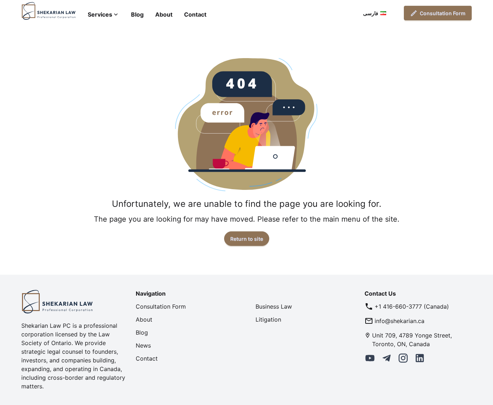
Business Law (274, 306)
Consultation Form (443, 13)
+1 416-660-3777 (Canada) (412, 306)
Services (100, 14)
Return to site (246, 239)
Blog (137, 14)
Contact (195, 14)
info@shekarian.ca (399, 321)
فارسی (370, 13)
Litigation (268, 319)
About (164, 14)
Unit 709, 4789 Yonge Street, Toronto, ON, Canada (412, 340)
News (143, 345)
